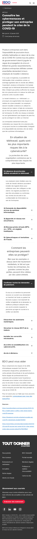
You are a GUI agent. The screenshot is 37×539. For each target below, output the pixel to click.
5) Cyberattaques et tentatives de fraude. (16, 238)
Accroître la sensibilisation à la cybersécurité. (16, 346)
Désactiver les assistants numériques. (14, 321)
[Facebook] (4, 509)
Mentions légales (28, 462)
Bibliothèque (7, 8)
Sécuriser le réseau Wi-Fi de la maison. (16, 329)
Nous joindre (6, 453)
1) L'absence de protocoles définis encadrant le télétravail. (16, 172)
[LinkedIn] (10, 509)
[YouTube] (15, 509)
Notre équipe (6, 473)
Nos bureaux (6, 457)
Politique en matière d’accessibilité (26, 469)
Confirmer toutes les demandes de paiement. (17, 284)
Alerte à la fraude (8, 478)
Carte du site (26, 476)
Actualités (5, 469)
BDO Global (26, 453)
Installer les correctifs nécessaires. (13, 337)
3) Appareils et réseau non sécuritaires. (14, 220)
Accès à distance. (11, 353)
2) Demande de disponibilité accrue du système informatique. (15, 210)
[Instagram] (20, 509)
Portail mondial (27, 457)
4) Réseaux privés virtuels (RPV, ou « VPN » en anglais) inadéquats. (16, 229)
